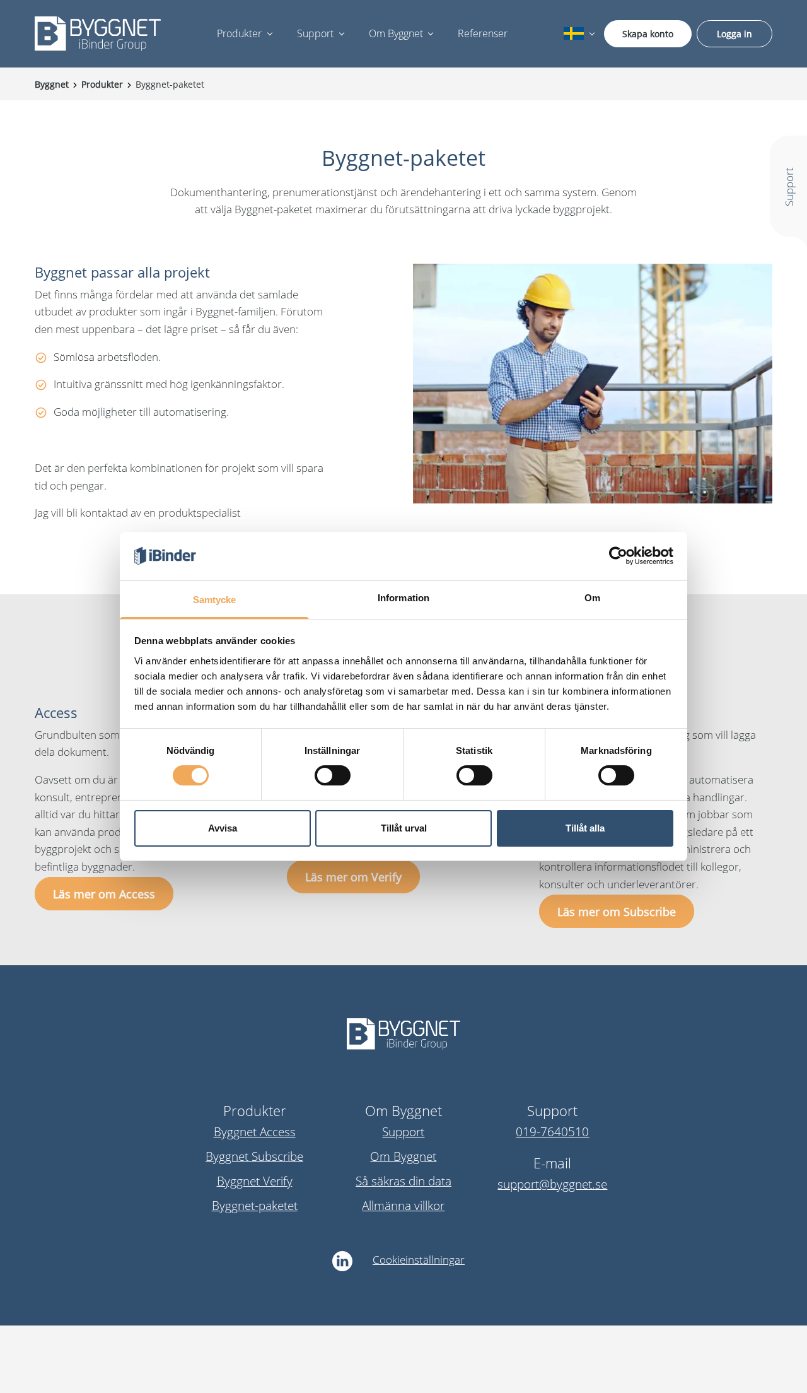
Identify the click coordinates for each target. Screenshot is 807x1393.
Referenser (483, 33)
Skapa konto (647, 34)
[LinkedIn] (342, 1261)
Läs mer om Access (104, 894)
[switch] (333, 775)
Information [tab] (403, 597)
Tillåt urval (404, 828)
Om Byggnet (396, 33)
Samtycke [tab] (214, 599)
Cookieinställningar (419, 1259)
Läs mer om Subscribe (616, 911)
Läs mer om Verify (353, 876)
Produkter (239, 33)
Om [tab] (592, 597)
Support (315, 33)
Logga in (734, 34)
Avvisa (222, 828)
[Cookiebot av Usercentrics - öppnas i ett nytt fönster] (618, 555)
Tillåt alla (585, 828)
